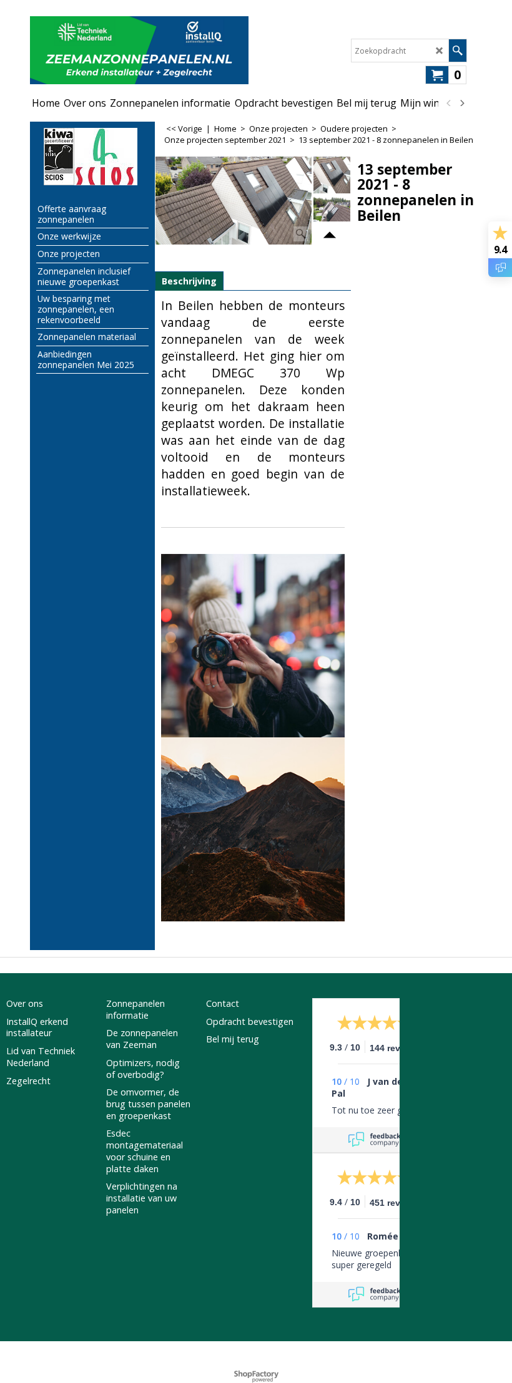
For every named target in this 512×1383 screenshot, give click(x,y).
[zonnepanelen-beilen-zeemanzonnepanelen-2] (331, 215)
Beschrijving (189, 281)
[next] (461, 103)
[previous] (449, 103)
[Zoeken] (457, 50)
